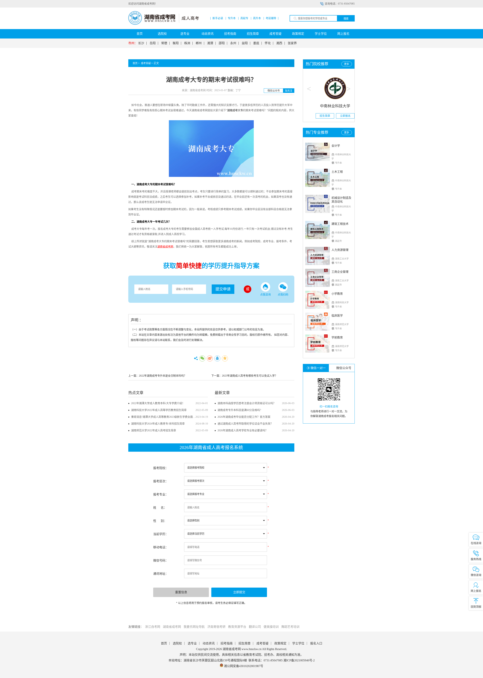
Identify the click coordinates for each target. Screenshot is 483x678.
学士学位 (321, 33)
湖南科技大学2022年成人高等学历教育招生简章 (159, 410)
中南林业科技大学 (329, 106)
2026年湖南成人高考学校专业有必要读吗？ (243, 430)
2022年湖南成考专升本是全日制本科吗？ (162, 375)
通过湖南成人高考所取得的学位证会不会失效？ (245, 423)
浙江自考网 (152, 626)
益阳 (245, 43)
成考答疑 (275, 33)
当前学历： (160, 534)
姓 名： (160, 507)
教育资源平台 (237, 626)
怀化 (268, 43)
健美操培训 (271, 626)
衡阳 (176, 43)
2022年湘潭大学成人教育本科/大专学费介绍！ (158, 403)
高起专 (244, 18)
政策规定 (298, 33)
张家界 (292, 43)
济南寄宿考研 (216, 626)
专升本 (232, 18)
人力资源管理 (339, 249)
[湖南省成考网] (163, 23)
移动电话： (160, 547)
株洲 (187, 43)
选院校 (162, 33)
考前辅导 (271, 18)
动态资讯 (208, 33)
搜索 (346, 18)
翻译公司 (255, 626)
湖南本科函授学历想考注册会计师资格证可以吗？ (247, 403)
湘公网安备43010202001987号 (243, 666)
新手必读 (217, 18)
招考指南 (230, 33)
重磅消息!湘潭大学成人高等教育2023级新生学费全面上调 (164, 416)
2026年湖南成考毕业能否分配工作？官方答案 (244, 416)
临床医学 (337, 315)
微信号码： (160, 560)
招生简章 (253, 33)
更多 (346, 63)
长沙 (141, 43)
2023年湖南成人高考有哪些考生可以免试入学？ (249, 375)
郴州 (199, 43)
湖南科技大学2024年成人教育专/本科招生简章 (158, 423)
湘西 (279, 43)
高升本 (257, 18)
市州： (132, 43)
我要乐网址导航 (194, 626)
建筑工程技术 (339, 223)
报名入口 (316, 643)
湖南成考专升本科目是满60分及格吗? (239, 410)
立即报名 (339, 115)
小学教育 (337, 293)
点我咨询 (265, 294)
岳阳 (153, 43)
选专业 (184, 33)
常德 (164, 43)
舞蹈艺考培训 (290, 626)
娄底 (256, 43)
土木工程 (337, 171)
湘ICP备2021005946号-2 (299, 660)
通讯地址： (160, 573)
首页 (140, 33)
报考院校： (160, 468)
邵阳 (222, 43)
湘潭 (210, 43)
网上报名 (343, 33)
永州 (233, 43)
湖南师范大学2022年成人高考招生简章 (153, 430)
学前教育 (337, 337)
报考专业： (160, 494)
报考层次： (160, 481)
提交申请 (223, 289)
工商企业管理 (339, 271)
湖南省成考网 (172, 626)
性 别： (160, 520)
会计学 (335, 145)
